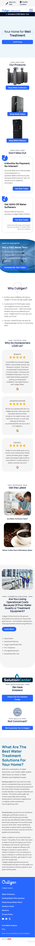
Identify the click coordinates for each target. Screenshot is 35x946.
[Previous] (2, 32)
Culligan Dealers (7, 888)
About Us (5, 910)
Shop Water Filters (17, 114)
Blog (3, 929)
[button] (3, 919)
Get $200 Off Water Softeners (15, 206)
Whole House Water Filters (12, 902)
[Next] (32, 32)
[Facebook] (6, 919)
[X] (10, 919)
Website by (4, 939)
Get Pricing (17, 42)
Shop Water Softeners (17, 87)
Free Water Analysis (9, 925)
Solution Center (8, 906)
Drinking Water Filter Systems (13, 898)
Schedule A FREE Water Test (18, 14)
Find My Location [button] (24, 3)
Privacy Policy (7, 914)
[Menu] (31, 10)
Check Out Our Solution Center (17, 698)
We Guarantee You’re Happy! (17, 728)
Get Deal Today (21, 188)
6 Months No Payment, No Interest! (17, 165)
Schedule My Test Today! (15, 267)
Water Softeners (8, 894)
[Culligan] (11, 10)
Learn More (9, 629)
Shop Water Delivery (17, 140)
